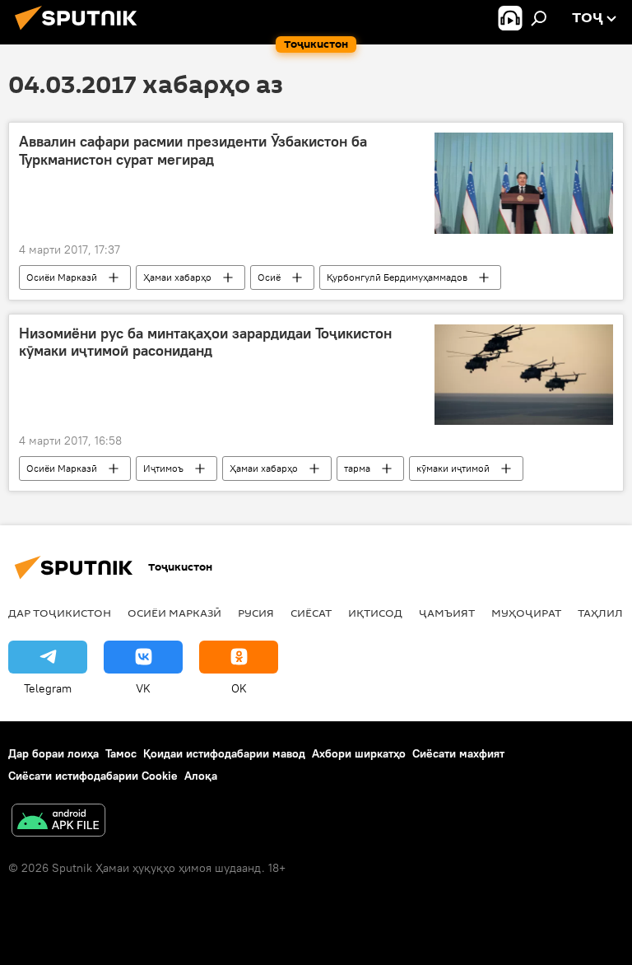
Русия (256, 612)
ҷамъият (447, 612)
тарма (357, 468)
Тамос (121, 753)
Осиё (269, 277)
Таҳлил (600, 612)
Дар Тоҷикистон (59, 612)
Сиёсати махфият (458, 753)
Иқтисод (375, 612)
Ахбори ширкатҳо (359, 753)
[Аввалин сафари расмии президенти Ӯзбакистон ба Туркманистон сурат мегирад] (523, 183)
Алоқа (200, 775)
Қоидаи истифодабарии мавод (224, 753)
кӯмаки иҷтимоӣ (453, 468)
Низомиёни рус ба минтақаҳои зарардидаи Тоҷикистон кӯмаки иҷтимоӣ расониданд (205, 342)
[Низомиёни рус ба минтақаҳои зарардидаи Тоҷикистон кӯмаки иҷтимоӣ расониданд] (523, 374)
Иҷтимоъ (163, 468)
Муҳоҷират (526, 612)
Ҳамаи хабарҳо (177, 277)
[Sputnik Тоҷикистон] (80, 32)
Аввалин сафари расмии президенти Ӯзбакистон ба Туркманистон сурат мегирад (193, 151)
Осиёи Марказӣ (61, 277)
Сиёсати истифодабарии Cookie (93, 775)
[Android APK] (58, 822)
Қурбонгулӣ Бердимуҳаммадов (397, 277)
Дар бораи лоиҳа (53, 753)
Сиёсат (311, 612)
